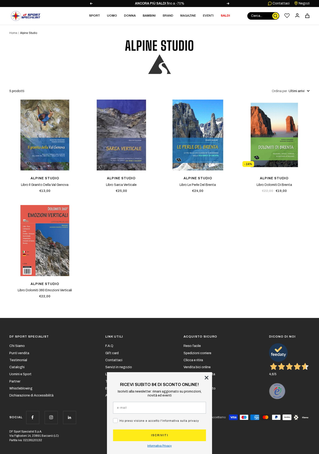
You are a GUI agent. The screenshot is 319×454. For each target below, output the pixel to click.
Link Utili (114, 336)
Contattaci (281, 3)
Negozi (304, 3)
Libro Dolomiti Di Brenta (274, 185)
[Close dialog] (206, 377)
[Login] (297, 16)
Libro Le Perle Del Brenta (198, 185)
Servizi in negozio (118, 367)
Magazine (188, 15)
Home (13, 33)
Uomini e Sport (20, 374)
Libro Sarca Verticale (121, 185)
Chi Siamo (17, 346)
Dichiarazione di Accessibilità (31, 395)
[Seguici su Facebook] (32, 417)
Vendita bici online (197, 367)
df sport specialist (29, 336)
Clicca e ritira (193, 360)
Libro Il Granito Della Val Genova (44, 185)
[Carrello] (307, 16)
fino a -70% (159, 3)
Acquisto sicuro (200, 336)
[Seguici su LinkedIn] (69, 417)
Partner (14, 381)
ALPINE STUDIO (45, 178)
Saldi (225, 15)
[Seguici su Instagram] (51, 417)
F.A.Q (109, 346)
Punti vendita (19, 353)
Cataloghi (17, 367)
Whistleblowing (20, 388)
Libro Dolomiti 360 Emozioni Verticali (45, 290)
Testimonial (18, 360)
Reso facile (192, 346)
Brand (168, 15)
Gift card (112, 353)
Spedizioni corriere (197, 353)
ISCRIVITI (159, 435)
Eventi (208, 15)
